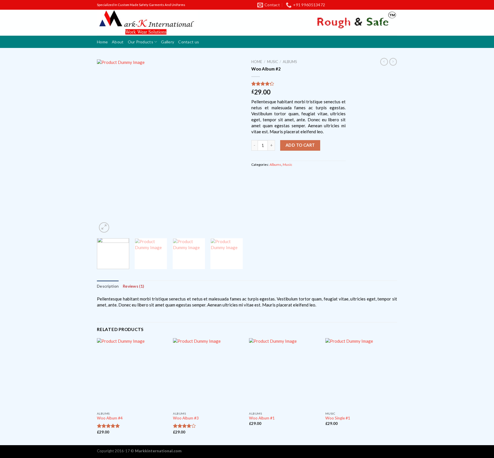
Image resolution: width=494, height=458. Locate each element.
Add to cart (300, 145)
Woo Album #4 (110, 418)
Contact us (188, 41)
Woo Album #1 (262, 418)
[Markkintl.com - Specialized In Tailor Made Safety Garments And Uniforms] (147, 22)
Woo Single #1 (337, 418)
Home (102, 41)
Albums (290, 61)
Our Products (140, 41)
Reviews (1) (133, 286)
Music (272, 61)
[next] (233, 147)
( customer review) (270, 84)
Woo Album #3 (186, 418)
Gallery (167, 41)
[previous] (107, 147)
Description (108, 286)
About (118, 41)
